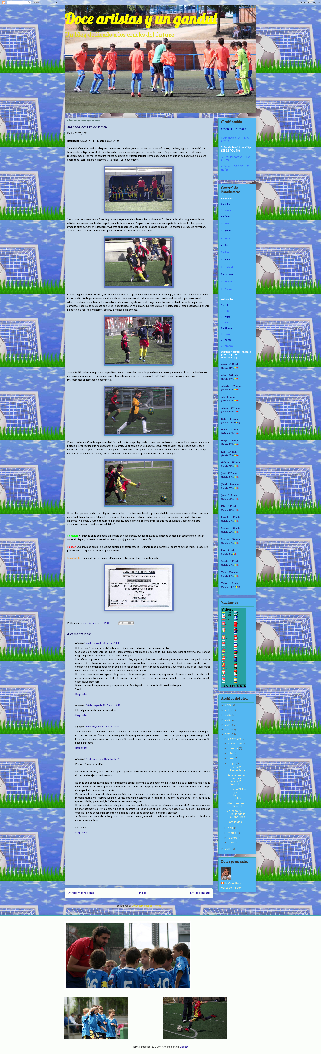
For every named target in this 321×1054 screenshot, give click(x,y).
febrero (233, 837)
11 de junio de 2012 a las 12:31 (103, 759)
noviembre (235, 743)
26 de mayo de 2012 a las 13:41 (103, 705)
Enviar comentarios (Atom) (146, 906)
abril (231, 827)
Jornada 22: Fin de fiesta (236, 769)
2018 (228, 705)
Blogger (184, 1047)
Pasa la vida (234, 821)
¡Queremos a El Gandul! (235, 804)
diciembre (235, 738)
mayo (232, 763)
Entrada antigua (200, 893)
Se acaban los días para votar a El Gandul (236, 780)
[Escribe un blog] (123, 623)
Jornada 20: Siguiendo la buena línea (236, 813)
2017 (228, 710)
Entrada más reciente (81, 893)
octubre (233, 748)
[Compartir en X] (126, 623)
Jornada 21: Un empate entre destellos (236, 794)
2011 (228, 848)
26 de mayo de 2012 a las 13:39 (103, 643)
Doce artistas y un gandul (141, 18)
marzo (232, 832)
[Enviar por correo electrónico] (120, 623)
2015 (228, 719)
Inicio (142, 893)
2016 (228, 714)
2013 (228, 729)
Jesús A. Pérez (233, 883)
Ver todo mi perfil (232, 887)
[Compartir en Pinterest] (132, 623)
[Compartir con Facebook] (129, 623)
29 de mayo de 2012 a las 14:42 (102, 726)
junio (231, 758)
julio (231, 753)
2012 (228, 734)
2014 (228, 724)
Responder (81, 694)
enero (232, 842)
